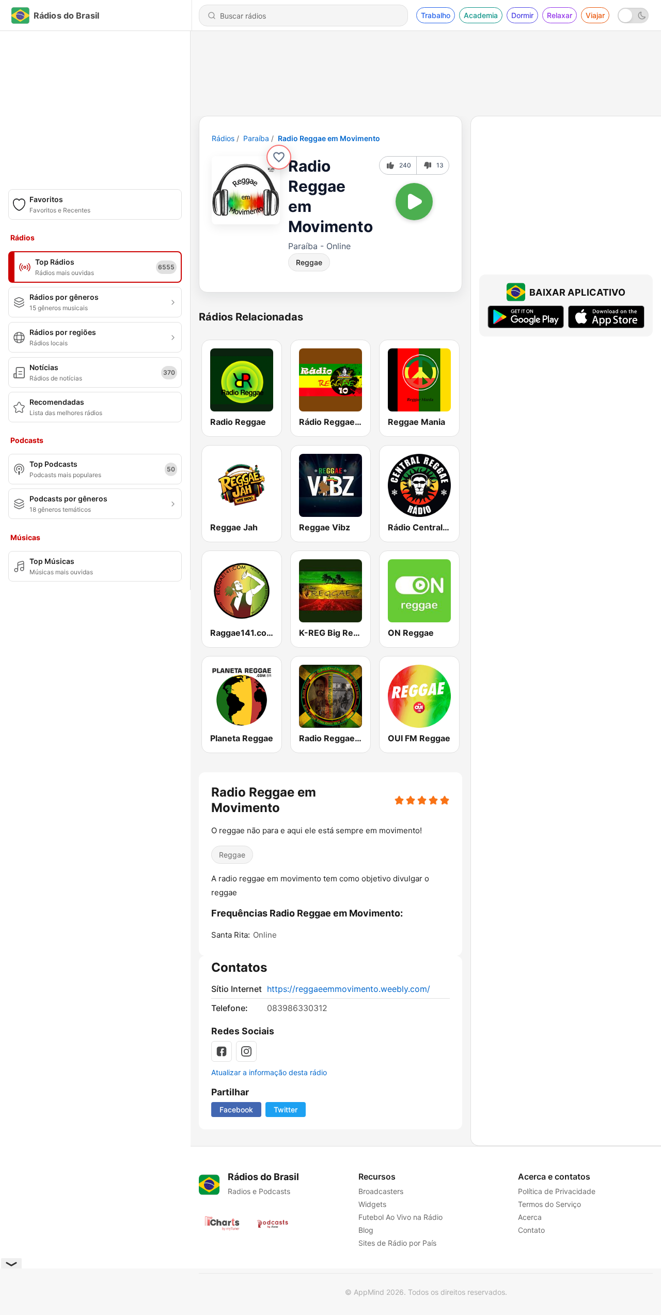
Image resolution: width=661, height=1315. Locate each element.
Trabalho (435, 15)
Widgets (372, 1204)
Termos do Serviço (549, 1204)
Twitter (285, 1109)
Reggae (309, 262)
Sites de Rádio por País (397, 1242)
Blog (365, 1230)
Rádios (223, 138)
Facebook (236, 1109)
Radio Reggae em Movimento (329, 138)
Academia (481, 15)
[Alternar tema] (633, 15)
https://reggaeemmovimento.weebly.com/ (348, 989)
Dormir (522, 15)
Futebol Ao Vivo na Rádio (400, 1217)
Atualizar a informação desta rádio (269, 1072)
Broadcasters (380, 1191)
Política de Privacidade (556, 1191)
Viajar (595, 15)
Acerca (530, 1217)
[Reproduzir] (414, 201)
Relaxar (559, 15)
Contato (531, 1230)
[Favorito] (278, 157)
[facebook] (221, 1051)
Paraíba (256, 138)
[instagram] (246, 1051)
